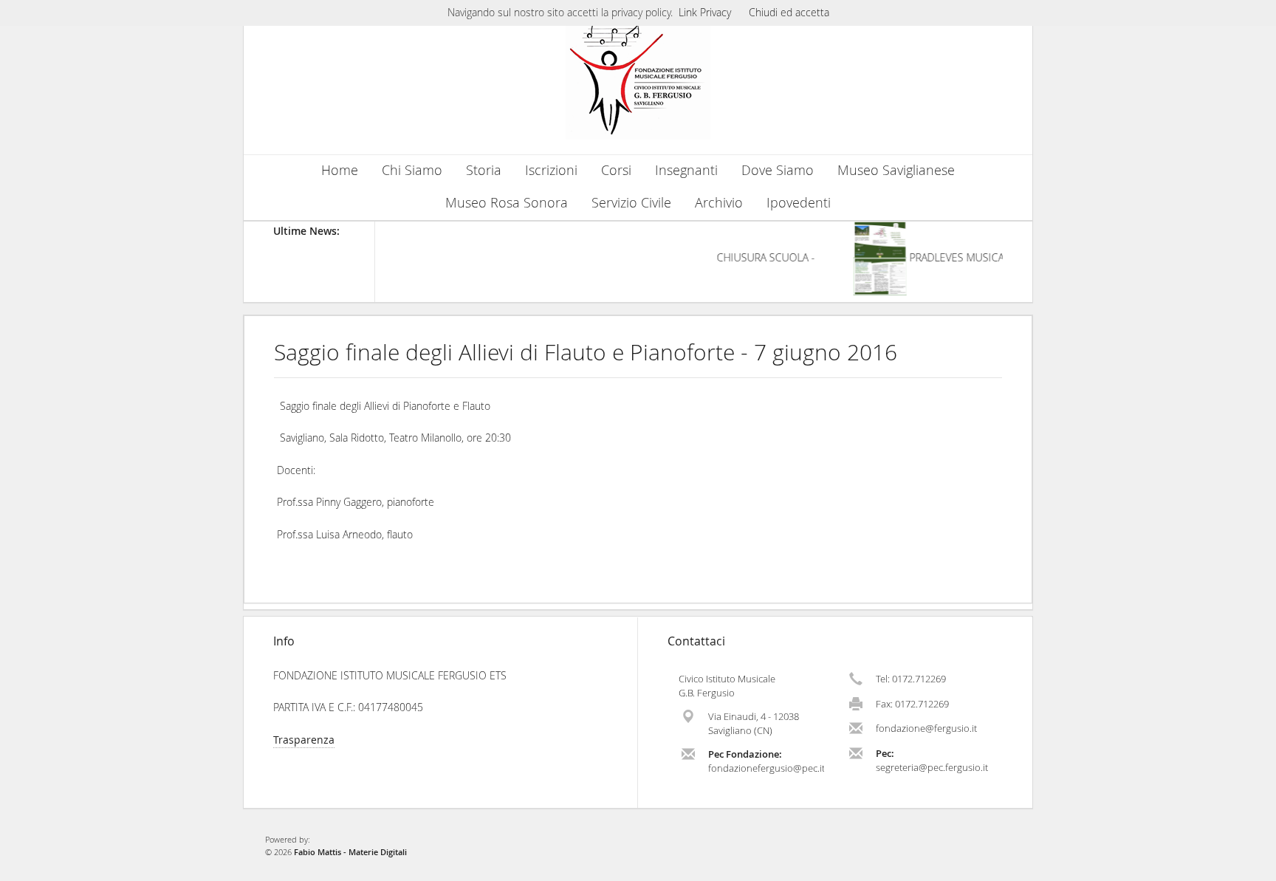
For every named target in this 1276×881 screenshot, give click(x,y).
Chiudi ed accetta (789, 12)
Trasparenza (304, 740)
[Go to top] (1251, 866)
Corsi (616, 170)
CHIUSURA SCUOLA (756, 257)
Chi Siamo (412, 170)
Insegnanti (686, 170)
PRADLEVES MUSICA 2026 (962, 257)
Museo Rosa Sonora (506, 202)
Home (339, 170)
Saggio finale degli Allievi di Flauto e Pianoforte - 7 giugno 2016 (585, 352)
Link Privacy (705, 12)
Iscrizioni (551, 170)
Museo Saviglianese (896, 170)
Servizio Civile (631, 202)
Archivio (719, 202)
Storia (483, 170)
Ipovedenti (798, 202)
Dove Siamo (777, 170)
